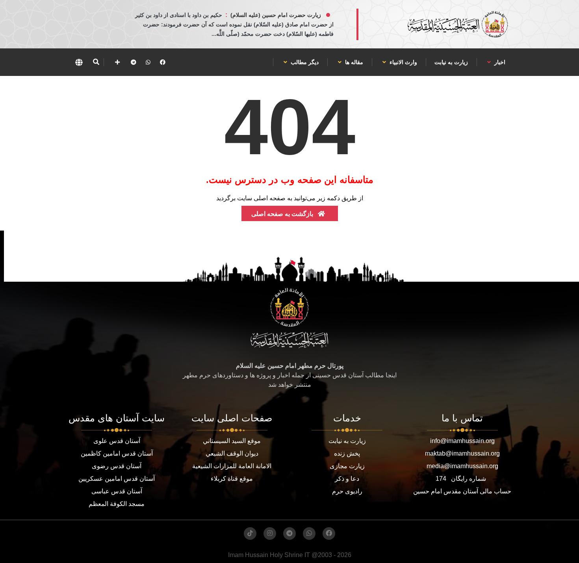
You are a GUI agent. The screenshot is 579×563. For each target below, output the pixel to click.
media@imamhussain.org (462, 466)
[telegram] (133, 62)
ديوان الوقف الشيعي (232, 453)
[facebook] (162, 62)
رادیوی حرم (347, 491)
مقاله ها (353, 62)
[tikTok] (250, 533)
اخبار (499, 62)
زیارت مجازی (347, 466)
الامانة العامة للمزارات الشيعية (231, 466)
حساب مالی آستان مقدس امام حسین (462, 491)
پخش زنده (347, 453)
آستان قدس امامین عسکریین (116, 478)
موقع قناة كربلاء (232, 478)
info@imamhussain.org (462, 440)
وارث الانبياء (402, 62)
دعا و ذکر (347, 478)
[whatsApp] (148, 62)
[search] (96, 62)
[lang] (79, 62)
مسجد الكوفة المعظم (117, 503)
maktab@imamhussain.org (462, 453)
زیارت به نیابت (451, 62)
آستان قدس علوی (116, 440)
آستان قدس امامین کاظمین (117, 453)
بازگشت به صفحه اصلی (283, 213)
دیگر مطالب (304, 62)
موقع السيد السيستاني (232, 440)
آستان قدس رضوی (116, 466)
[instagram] (270, 533)
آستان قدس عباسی (116, 491)
